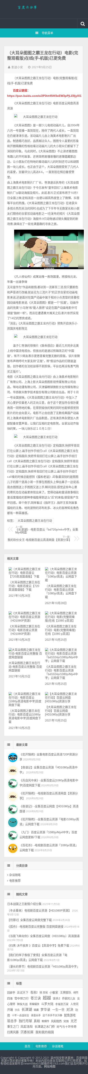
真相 (37, 1021)
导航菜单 (47, 33)
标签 (19, 983)
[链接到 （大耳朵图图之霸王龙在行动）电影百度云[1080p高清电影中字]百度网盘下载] (25, 705)
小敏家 (54, 992)
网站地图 (49, 1066)
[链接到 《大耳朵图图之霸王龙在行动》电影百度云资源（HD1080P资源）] (25, 620)
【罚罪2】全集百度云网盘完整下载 (29, 920)
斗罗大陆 (47, 1004)
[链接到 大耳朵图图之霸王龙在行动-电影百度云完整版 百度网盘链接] (25, 657)
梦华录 (45, 1009)
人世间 (74, 1004)
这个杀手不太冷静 (52, 1015)
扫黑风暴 (13, 1032)
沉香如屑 (27, 1032)
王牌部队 (65, 992)
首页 (27, 1046)
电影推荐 (15, 880)
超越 (47, 998)
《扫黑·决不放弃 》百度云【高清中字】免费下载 (38, 945)
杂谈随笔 (15, 874)
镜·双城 (43, 992)
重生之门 (13, 1026)
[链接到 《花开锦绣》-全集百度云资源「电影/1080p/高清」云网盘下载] (12, 822)
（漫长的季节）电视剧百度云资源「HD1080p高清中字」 (43, 966)
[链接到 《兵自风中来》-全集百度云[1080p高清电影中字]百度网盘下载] (12, 783)
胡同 (75, 992)
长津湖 (26, 1009)
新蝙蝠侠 (34, 1004)
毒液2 (34, 992)
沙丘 (17, 1010)
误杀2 (56, 998)
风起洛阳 (26, 1026)
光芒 (74, 1021)
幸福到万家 (62, 1004)
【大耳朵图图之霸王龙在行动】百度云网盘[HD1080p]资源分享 (61, 710)
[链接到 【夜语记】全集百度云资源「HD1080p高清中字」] (12, 770)
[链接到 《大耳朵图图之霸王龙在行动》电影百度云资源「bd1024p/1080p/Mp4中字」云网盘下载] (61, 661)
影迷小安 (17, 67)
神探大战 (22, 1004)
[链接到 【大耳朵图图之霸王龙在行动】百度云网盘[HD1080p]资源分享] (61, 701)
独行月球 (25, 1021)
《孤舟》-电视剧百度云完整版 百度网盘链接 (35, 926)
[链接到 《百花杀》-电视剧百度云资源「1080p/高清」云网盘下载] (12, 848)
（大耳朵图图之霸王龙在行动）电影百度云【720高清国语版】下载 (24, 586)
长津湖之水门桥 (45, 1026)
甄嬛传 (45, 1021)
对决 (69, 1010)
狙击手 (12, 1021)
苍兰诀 (35, 998)
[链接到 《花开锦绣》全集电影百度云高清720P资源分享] (12, 757)
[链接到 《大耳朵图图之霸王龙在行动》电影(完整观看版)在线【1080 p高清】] (61, 620)
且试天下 (22, 992)
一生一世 (58, 1009)
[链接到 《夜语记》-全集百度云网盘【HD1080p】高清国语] (12, 809)
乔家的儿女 (68, 998)
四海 (9, 998)
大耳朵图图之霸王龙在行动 (35, 520)
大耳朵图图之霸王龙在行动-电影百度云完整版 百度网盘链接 (25, 666)
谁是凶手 (36, 1015)
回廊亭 (11, 992)
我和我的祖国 (44, 1032)
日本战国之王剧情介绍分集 (24, 904)
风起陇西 (56, 1021)
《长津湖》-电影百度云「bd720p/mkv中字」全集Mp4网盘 (46, 530)
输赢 (36, 1010)
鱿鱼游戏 (70, 1015)
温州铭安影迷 (44, 9)
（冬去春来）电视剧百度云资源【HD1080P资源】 (39, 910)
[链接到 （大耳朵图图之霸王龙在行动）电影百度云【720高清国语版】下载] (25, 576)
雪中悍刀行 (21, 998)
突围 (66, 1021)
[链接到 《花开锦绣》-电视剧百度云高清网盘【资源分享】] (12, 796)
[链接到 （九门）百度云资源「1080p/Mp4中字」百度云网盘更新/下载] (12, 835)
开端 (10, 1009)
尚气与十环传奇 (66, 1026)
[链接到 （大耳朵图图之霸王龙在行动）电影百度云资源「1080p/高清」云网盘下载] (61, 580)
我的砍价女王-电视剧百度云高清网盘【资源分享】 (40, 538)
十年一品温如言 (20, 1015)
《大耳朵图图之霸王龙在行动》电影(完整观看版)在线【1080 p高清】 (61, 630)
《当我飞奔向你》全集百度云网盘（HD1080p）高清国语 (43, 936)
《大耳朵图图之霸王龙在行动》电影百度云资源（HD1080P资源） (24, 630)
